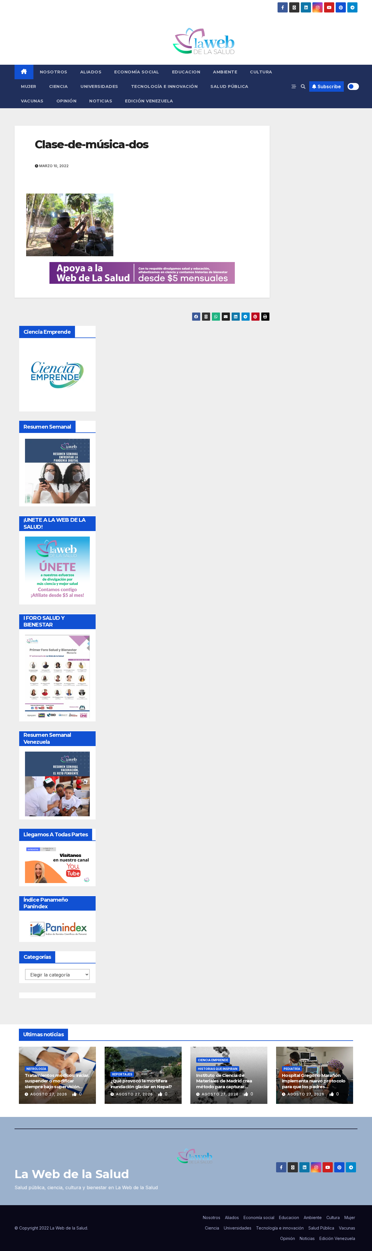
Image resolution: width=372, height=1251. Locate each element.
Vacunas (32, 101)
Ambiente (225, 72)
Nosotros (53, 72)
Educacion (186, 72)
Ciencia (58, 86)
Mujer (28, 86)
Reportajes (122, 1074)
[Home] (24, 72)
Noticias (100, 101)
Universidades (99, 86)
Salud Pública (229, 86)
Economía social (136, 72)
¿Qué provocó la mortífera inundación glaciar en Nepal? (141, 1083)
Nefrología (36, 1069)
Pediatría (292, 1069)
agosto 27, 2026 (49, 1094)
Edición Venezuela (149, 101)
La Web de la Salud (72, 1174)
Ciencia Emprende (213, 1060)
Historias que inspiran (217, 1069)
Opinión (66, 101)
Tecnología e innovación (164, 86)
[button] (303, 86)
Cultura (261, 72)
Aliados (91, 72)
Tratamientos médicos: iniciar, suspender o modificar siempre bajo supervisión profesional (57, 1084)
